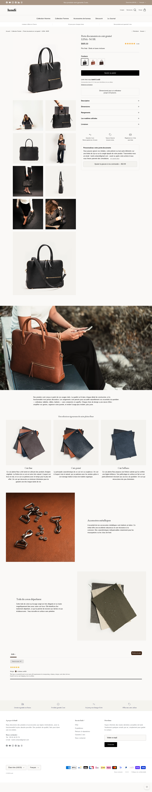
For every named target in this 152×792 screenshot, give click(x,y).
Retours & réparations (82, 731)
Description (85, 101)
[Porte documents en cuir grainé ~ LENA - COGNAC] (93, 62)
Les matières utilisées (89, 118)
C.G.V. (127, 772)
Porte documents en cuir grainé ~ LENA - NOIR (36, 31)
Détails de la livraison (87, 84)
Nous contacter (80, 738)
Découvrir (99, 18)
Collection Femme (62, 18)
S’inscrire (111, 744)
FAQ (76, 725)
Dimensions (85, 107)
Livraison (84, 124)
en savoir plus (114, 158)
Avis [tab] (13, 654)
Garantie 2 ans (80, 735)
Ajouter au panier (110, 73)
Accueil (8, 31)
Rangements (85, 112)
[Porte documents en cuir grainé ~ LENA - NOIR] (84, 62)
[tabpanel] (76, 674)
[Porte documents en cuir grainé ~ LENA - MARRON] (101, 62)
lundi (11, 773)
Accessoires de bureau (82, 18)
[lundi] (12, 10)
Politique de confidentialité (139, 772)
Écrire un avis (136, 653)
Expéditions (79, 728)
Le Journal (111, 18)
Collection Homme (43, 18)
